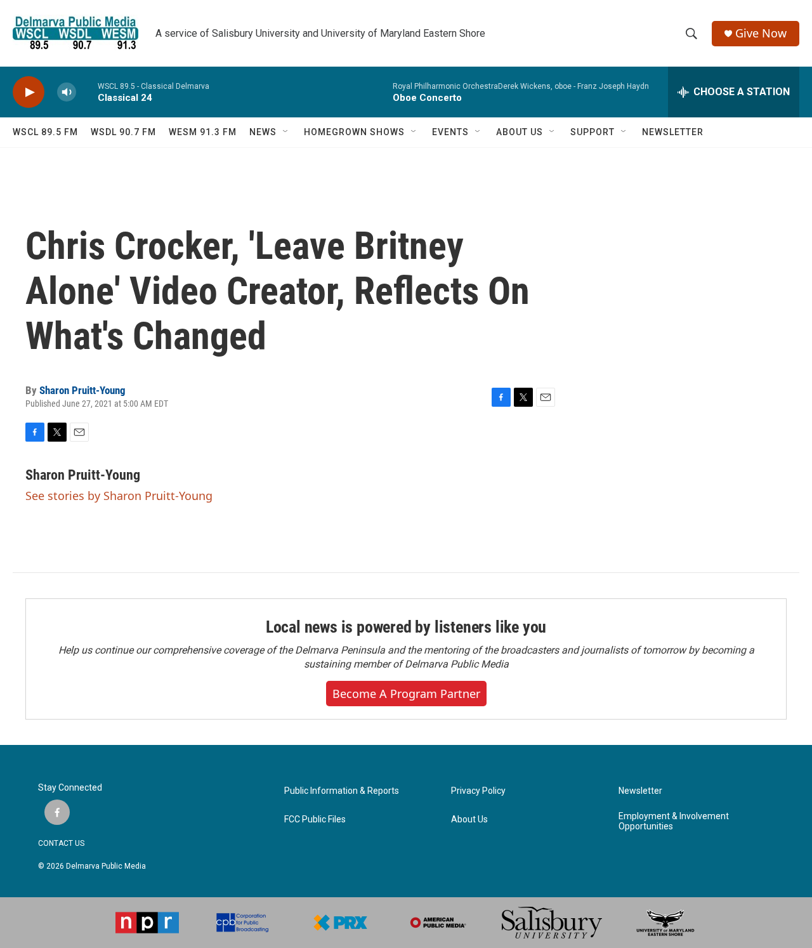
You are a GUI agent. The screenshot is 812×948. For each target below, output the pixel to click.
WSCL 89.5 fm (45, 132)
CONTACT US (61, 843)
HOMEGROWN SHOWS (354, 132)
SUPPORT (592, 132)
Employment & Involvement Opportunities (674, 821)
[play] (28, 92)
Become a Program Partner (406, 693)
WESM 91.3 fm (203, 132)
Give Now (761, 33)
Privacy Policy (478, 791)
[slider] (87, 91)
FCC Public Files (315, 819)
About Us (469, 819)
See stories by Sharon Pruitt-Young (119, 495)
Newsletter (640, 791)
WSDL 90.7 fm (123, 132)
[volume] (66, 92)
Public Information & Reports (341, 791)
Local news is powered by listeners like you (406, 626)
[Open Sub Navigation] (286, 132)
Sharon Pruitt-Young (82, 390)
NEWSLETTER (673, 132)
